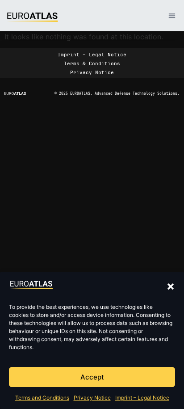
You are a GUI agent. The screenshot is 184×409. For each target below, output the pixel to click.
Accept (92, 377)
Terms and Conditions (42, 397)
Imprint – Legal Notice (142, 397)
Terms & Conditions (92, 63)
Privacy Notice (92, 397)
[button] (170, 286)
